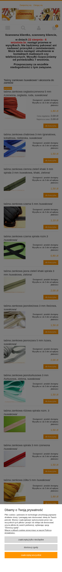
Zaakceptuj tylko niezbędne (31, 539)
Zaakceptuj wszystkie (31, 555)
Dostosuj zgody (31, 547)
